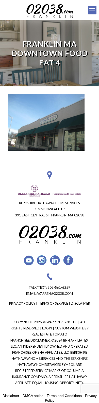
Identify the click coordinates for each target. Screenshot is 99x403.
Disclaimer (80, 303)
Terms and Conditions (64, 396)
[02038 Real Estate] (49, 10)
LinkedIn (55, 260)
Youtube (29, 260)
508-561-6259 (58, 287)
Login (47, 328)
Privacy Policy (22, 303)
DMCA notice (33, 396)
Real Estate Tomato (49, 334)
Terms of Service (53, 303)
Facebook (68, 260)
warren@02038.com (55, 294)
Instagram (42, 260)
